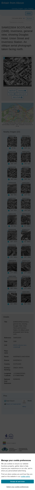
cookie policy (25, 476)
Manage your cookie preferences (16, 460)
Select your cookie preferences (17, 487)
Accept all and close (17, 481)
